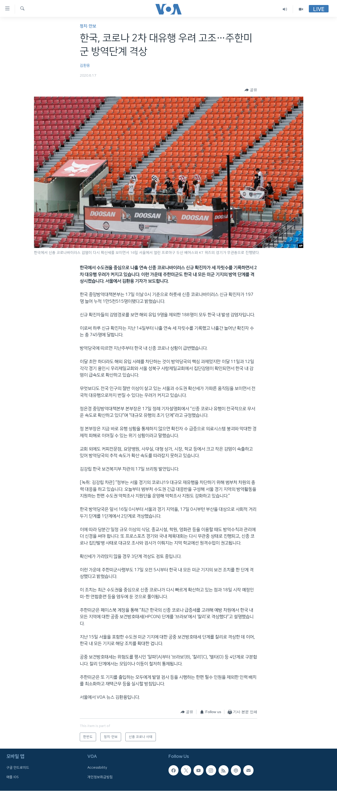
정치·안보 (88, 26)
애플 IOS (12, 777)
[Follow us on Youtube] (199, 770)
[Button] (251, 90)
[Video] (301, 9)
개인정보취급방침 (100, 777)
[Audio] (285, 9)
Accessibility (97, 768)
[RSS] (224, 770)
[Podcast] (236, 770)
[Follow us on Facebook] (173, 770)
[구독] (248, 770)
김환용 (85, 65)
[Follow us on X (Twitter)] (186, 770)
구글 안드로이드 (17, 768)
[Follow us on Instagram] (211, 770)
